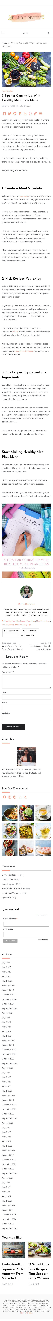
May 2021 (6, 1192)
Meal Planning (8, 624)
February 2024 (8, 1040)
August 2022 (8, 1123)
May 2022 (6, 1137)
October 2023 (8, 1059)
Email (4, 702)
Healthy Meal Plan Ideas (15, 621)
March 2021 (7, 1201)
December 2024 (9, 994)
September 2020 (9, 1228)
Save (14, 635)
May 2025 (6, 972)
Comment (7, 672)
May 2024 (6, 1027)
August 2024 (8, 1013)
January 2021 (8, 1210)
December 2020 (9, 1214)
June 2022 (6, 1132)
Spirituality (6, 897)
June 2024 (6, 1022)
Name (5, 692)
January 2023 (8, 1100)
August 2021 (8, 1178)
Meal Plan (30, 621)
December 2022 (9, 1104)
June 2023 (6, 1077)
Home (4, 43)
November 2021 (9, 1164)
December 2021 (9, 1159)
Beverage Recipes (10, 875)
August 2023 (8, 1068)
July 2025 (6, 962)
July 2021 (6, 1182)
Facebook (13, 631)
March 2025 (7, 981)
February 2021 (8, 1205)
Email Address (10, 918)
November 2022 (9, 1109)
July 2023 (6, 1072)
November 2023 (9, 1054)
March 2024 (7, 1036)
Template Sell (26, 1313)
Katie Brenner (24, 106)
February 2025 (8, 985)
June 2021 (6, 1187)
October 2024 (8, 1004)
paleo (15, 331)
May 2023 (6, 1082)
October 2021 (8, 1169)
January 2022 (8, 1155)
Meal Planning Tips (23, 624)
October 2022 (8, 1114)
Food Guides (7, 91)
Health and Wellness (11, 893)
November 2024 (9, 999)
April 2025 (6, 976)
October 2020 (8, 1224)
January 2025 (8, 990)
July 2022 (6, 1127)
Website (6, 713)
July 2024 (6, 1017)
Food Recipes (8, 884)
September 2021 (9, 1173)
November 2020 (9, 1219)
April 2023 (6, 1086)
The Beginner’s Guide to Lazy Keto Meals (40, 648)
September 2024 (9, 1008)
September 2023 (9, 1063)
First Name (8, 929)
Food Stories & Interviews (13, 888)
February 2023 (8, 1095)
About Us (17, 776)
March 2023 (7, 1091)
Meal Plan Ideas (43, 621)
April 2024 (6, 1031)
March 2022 (7, 1146)
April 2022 (6, 1141)
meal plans (24, 196)
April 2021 (6, 1196)
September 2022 (9, 1118)
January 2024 (8, 1045)
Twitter (32, 631)
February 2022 (8, 1150)
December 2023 (9, 1049)
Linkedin (30, 635)
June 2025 (6, 967)
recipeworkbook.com (24, 351)
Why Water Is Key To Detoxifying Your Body (12, 648)
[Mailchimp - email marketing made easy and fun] (43, 940)
